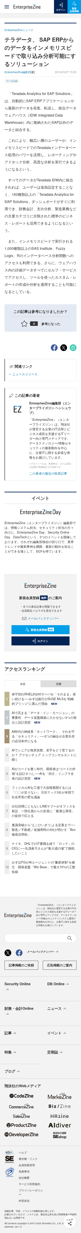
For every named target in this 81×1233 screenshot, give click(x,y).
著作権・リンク (28, 1159)
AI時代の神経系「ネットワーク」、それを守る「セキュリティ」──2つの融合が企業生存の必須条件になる (43, 736)
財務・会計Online (19, 1008)
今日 (22, 684)
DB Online (56, 983)
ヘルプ (23, 1152)
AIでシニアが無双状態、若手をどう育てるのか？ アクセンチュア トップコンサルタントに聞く (44, 755)
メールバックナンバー (43, 618)
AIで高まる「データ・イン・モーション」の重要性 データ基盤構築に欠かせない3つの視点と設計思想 (44, 717)
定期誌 (52, 1052)
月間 (58, 684)
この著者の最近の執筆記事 (48, 473)
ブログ (9, 1071)
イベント (54, 1032)
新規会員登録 (42, 630)
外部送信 (24, 1200)
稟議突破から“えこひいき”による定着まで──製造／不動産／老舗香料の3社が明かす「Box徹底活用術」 (44, 829)
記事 (8, 1032)
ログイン (42, 641)
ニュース (54, 1008)
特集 (8, 1052)
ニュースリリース (25, 374)
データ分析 (12, 81)
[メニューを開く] (7, 7)
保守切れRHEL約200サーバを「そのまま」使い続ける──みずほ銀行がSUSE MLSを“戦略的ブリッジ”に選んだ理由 (44, 699)
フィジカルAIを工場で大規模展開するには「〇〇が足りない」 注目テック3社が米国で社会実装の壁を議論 (43, 792)
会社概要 (24, 1177)
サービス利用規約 (29, 1184)
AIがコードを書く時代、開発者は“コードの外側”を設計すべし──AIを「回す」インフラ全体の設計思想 (44, 773)
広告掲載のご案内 (59, 965)
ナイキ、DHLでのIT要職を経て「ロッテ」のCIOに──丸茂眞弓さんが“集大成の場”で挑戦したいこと (43, 848)
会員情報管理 (27, 1165)
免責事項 (24, 1171)
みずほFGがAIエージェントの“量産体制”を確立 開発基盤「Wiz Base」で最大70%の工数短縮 (43, 867)
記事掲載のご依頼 (21, 965)
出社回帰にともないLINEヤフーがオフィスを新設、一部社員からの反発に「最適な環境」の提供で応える (43, 811)
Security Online (17, 983)
